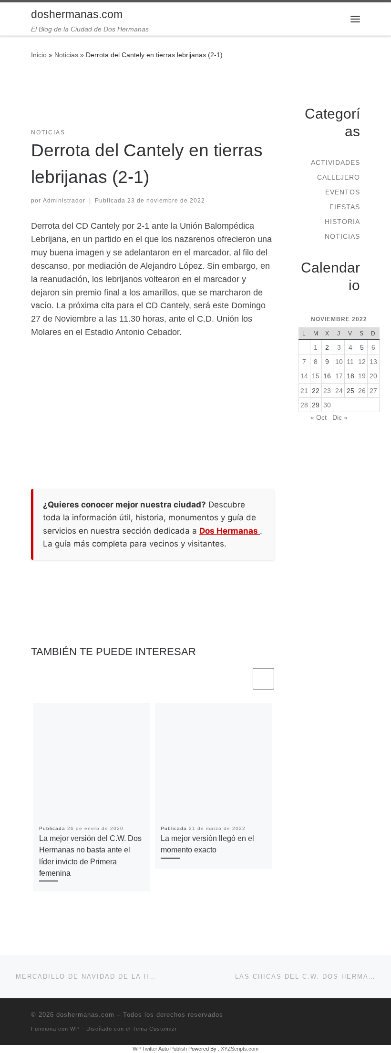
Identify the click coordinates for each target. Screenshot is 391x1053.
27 (373, 391)
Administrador (64, 200)
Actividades (335, 162)
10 (339, 361)
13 (373, 361)
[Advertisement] (204, 99)
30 (327, 405)
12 (362, 361)
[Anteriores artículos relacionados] (240, 678)
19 (362, 376)
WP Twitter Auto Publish (160, 1049)
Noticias (66, 55)
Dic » (340, 417)
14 (304, 376)
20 (373, 376)
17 (339, 376)
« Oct (318, 417)
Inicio (39, 55)
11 (350, 361)
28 (304, 405)
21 (304, 391)
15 (315, 376)
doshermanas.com (85, 1014)
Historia (342, 221)
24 (339, 391)
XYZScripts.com (239, 1049)
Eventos (342, 192)
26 (362, 391)
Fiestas (344, 207)
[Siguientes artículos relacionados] (263, 678)
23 (327, 391)
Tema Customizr (155, 1029)
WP (74, 1029)
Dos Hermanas (229, 531)
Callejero (338, 177)
